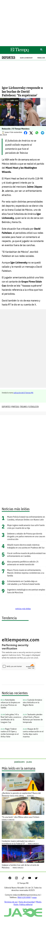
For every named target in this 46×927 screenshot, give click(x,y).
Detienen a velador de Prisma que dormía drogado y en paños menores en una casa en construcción (26, 536)
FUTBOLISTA (33, 406)
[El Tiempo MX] (19, 51)
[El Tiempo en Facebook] (12, 878)
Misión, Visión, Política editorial (28, 903)
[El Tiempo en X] (36, 878)
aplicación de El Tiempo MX (23, 393)
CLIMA (29, 762)
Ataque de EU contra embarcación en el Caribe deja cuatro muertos (33, 733)
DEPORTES (8, 57)
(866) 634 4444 (24, 897)
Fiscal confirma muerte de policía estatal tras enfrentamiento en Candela (26, 554)
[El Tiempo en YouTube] (31, 878)
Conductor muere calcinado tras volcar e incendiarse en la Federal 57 (20, 842)
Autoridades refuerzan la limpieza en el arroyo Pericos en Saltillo (10, 704)
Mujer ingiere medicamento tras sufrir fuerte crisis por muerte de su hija (26, 526)
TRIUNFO (23, 406)
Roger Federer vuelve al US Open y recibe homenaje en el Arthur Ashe (10, 733)
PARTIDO (15, 406)
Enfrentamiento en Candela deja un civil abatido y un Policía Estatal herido (23, 582)
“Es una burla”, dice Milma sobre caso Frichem (21, 818)
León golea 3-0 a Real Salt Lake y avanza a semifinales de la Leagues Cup (11, 718)
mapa (34, 897)
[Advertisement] (23, 23)
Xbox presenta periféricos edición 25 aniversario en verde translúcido (22, 563)
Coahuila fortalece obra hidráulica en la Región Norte (32, 702)
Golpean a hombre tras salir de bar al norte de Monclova (20, 866)
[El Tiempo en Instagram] (18, 878)
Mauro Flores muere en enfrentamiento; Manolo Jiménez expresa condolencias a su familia (25, 573)
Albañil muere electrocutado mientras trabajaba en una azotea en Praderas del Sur (26, 546)
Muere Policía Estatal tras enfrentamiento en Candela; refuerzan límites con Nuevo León (26, 518)
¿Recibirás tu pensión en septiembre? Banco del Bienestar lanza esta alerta (21, 794)
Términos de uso (11, 902)
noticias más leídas (23, 608)
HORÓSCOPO (20, 762)
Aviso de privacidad (27, 902)
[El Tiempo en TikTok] (25, 878)
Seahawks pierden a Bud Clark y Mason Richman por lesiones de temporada (33, 718)
